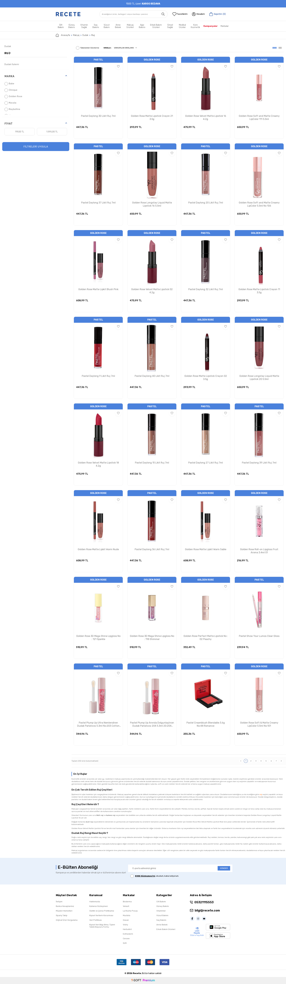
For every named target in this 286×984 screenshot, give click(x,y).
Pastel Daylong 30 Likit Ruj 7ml (98, 116)
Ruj (7, 53)
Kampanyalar (210, 26)
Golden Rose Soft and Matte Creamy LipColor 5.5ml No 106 (259, 204)
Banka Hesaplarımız (65, 906)
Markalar (225, 26)
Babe (11, 83)
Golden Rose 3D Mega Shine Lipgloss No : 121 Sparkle (98, 638)
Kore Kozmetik (195, 26)
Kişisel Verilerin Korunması (101, 915)
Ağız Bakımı (142, 26)
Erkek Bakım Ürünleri (156, 26)
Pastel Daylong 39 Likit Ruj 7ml (259, 462)
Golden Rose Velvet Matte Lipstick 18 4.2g (98, 464)
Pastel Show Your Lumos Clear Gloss (259, 636)
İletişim (59, 901)
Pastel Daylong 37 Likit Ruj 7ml (98, 202)
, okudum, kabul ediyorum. (157, 876)
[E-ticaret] (143, 980)
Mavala (12, 103)
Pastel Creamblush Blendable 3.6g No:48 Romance (205, 724)
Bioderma (127, 901)
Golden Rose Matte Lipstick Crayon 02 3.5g (205, 378)
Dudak (85, 35)
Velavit (126, 906)
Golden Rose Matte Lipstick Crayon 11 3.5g (259, 291)
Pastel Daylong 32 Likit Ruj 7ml (205, 289)
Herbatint (127, 929)
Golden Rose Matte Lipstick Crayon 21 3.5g (152, 117)
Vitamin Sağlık (84, 26)
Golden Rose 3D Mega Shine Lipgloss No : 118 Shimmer (152, 638)
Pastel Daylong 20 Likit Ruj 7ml (205, 202)
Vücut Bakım (107, 26)
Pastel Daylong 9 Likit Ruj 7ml (98, 376)
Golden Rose (15, 96)
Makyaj (76, 35)
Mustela (126, 915)
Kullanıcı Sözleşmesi (98, 906)
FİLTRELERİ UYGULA (36, 146)
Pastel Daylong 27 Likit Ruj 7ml (205, 462)
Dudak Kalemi (11, 64)
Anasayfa (65, 35)
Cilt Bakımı (161, 901)
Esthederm (128, 934)
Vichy (125, 925)
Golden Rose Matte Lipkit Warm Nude (98, 549)
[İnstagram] (199, 919)
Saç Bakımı (96, 26)
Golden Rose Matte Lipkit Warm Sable (205, 549)
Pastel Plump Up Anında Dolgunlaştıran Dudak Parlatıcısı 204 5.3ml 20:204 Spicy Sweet (152, 724)
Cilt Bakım (61, 26)
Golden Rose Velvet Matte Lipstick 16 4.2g (205, 117)
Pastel (98, 59)
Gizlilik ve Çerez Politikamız (101, 911)
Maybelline (14, 109)
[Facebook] (193, 919)
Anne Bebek (118, 26)
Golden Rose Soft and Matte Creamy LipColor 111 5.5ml (259, 117)
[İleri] (281, 761)
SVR (125, 943)
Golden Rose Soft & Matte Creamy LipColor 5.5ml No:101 (259, 724)
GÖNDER (224, 868)
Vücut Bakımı (162, 915)
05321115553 (204, 902)
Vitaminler (161, 911)
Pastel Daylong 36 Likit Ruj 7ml (152, 549)
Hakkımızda (94, 901)
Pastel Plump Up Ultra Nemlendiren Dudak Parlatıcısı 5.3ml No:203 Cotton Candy (98, 724)
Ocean (126, 920)
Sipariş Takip (61, 915)
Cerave (126, 938)
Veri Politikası (95, 920)
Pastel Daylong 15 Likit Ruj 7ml (152, 462)
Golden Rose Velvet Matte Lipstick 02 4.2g (152, 291)
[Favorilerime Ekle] (118, 66)
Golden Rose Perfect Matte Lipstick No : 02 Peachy (206, 638)
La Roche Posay (130, 911)
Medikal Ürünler (182, 26)
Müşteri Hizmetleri (64, 911)
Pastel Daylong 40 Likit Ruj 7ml (152, 376)
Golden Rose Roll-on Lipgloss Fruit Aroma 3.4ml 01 (259, 551)
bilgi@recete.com (207, 910)
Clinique (13, 90)
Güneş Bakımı (71, 26)
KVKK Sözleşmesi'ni (145, 876)
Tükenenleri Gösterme (89, 48)
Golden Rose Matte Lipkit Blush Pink (98, 289)
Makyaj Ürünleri (130, 26)
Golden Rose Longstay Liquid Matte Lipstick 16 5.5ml (152, 204)
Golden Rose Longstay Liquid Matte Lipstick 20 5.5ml (259, 378)
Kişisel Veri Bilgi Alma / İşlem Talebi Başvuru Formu (102, 926)
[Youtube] (205, 919)
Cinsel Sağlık (170, 26)
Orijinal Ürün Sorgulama (66, 920)
